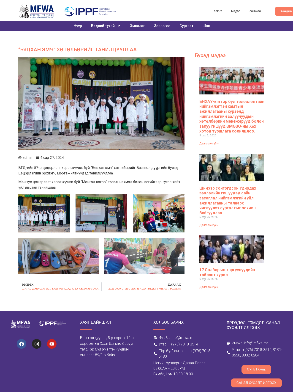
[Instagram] (36, 344)
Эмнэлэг (137, 26)
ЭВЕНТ (218, 11)
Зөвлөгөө (162, 26)
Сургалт (186, 26)
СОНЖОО (255, 11)
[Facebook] (21, 344)
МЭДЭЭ (235, 11)
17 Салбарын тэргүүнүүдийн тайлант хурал (227, 272)
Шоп (206, 26)
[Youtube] (52, 344)
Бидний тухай (103, 26)
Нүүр (78, 26)
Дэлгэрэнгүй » (209, 143)
